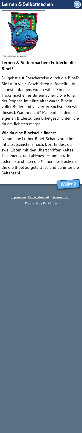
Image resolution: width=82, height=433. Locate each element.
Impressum (18, 197)
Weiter (66, 184)
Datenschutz (60, 197)
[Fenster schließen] (77, 4)
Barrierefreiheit (38, 197)
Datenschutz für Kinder (41, 203)
